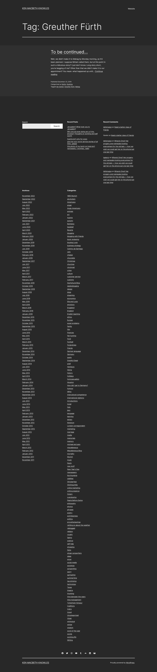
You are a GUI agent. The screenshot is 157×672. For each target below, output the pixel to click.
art (68, 215)
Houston (70, 382)
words (69, 634)
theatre (70, 590)
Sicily (69, 550)
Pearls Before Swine (75, 500)
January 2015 (27, 348)
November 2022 (28, 196)
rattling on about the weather (78, 525)
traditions (71, 606)
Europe (70, 320)
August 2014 (27, 364)
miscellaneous (72, 448)
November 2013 (28, 392)
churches (70, 264)
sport (69, 572)
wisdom (70, 628)
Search (25, 122)
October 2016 (27, 286)
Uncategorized (73, 615)
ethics (69, 317)
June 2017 (26, 267)
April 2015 (26, 339)
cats (69, 252)
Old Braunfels (72, 485)
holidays (70, 376)
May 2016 (26, 302)
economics (71, 298)
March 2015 (26, 342)
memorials (71, 438)
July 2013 (25, 401)
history (70, 373)
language (70, 413)
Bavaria (70, 230)
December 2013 (28, 388)
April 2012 (26, 444)
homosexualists (73, 379)
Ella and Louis (72, 302)
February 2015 (27, 345)
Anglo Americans (73, 208)
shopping (70, 547)
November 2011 (28, 460)
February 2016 (27, 311)
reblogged (71, 528)
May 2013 (26, 407)
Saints (69, 538)
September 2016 (28, 289)
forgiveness (71, 345)
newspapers (72, 472)
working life (71, 637)
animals (70, 211)
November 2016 (28, 283)
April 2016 (26, 305)
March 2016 (26, 308)
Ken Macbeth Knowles (35, 8)
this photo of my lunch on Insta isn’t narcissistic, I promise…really (81, 147)
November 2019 (28, 246)
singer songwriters (74, 553)
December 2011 (28, 457)
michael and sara (73, 444)
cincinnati (71, 267)
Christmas (71, 261)
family (64, 84)
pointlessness (72, 516)
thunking (70, 84)
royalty (70, 535)
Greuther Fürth (70, 87)
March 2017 (26, 277)
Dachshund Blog (73, 283)
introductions (72, 401)
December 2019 (28, 242)
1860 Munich (72, 196)
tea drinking (71, 581)
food (69, 339)
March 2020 (27, 233)
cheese (70, 255)
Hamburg (70, 367)
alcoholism (71, 199)
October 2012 (27, 426)
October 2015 (27, 323)
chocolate (71, 258)
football (70, 342)
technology (71, 584)
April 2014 (26, 376)
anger (69, 205)
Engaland (70, 308)
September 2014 (28, 360)
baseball (70, 227)
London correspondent (76, 426)
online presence (73, 491)
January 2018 (27, 258)
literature (70, 423)
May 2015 (26, 336)
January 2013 (27, 416)
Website (131, 9)
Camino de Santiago (75, 249)
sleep (69, 556)
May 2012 (26, 441)
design (69, 289)
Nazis (69, 463)
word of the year (73, 631)
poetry (69, 513)
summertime (72, 578)
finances (70, 333)
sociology (71, 566)
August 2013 (27, 398)
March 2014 (26, 379)
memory (70, 441)
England (70, 311)
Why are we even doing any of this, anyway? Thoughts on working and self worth (82, 134)
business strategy (74, 246)
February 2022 (27, 215)
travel (69, 612)
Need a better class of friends (122, 135)
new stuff (71, 466)
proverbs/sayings (73, 522)
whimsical (71, 621)
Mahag (77, 87)
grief (69, 364)
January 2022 (27, 218)
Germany (70, 354)
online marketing (73, 488)
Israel (69, 404)
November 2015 (28, 320)
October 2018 (27, 252)
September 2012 (28, 429)
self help (70, 544)
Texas (69, 587)
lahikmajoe (107, 127)
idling (69, 392)
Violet (69, 618)
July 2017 (25, 264)
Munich (70, 457)
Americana (71, 202)
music (69, 460)
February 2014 (27, 382)
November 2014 (28, 354)
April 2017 (26, 274)
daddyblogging (73, 286)
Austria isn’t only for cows (77, 139)
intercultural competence (76, 395)
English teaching (73, 314)
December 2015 (28, 317)
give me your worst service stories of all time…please (82, 143)
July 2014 (26, 367)
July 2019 (25, 249)
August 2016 (27, 292)
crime (69, 270)
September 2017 (28, 261)
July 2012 (25, 435)
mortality (70, 454)
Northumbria (72, 475)
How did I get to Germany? (77, 385)
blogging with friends (75, 236)
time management (74, 600)
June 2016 (26, 298)
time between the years (76, 597)
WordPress (130, 663)
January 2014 (27, 385)
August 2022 (27, 202)
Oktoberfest (72, 482)
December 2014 (28, 351)
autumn (70, 221)
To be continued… (69, 52)
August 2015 (27, 329)
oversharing (71, 497)
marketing (71, 429)
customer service (73, 277)
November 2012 (28, 423)
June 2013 (26, 404)
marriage (70, 432)
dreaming (71, 295)
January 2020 (27, 239)
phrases (70, 510)
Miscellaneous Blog (74, 451)
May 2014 (26, 373)
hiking (69, 370)
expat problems (73, 323)
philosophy (71, 503)
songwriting (71, 569)
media (69, 435)
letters (69, 420)
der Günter (60, 87)
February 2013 (27, 413)
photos (70, 507)
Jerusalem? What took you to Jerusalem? (78, 128)
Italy (69, 407)
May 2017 (26, 270)
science (70, 541)
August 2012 (27, 432)
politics (70, 519)
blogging (70, 233)
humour (70, 388)
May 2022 (26, 208)
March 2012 (26, 448)
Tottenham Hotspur (74, 603)
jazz (68, 410)
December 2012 (28, 420)
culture (70, 274)
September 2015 (28, 326)
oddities (70, 479)
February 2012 (27, 451)
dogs (69, 292)
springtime (71, 575)
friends (70, 348)
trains (69, 609)
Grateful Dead (72, 360)
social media (72, 562)
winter (69, 625)
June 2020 (26, 227)
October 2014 (27, 357)
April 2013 (26, 410)
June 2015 (26, 333)
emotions (70, 305)
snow (69, 559)
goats (69, 357)
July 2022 (26, 205)
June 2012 (26, 438)
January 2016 (27, 314)
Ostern (70, 494)
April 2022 (26, 211)
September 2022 (28, 199)
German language (74, 351)
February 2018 (27, 255)
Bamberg (70, 224)
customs (70, 280)
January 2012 (27, 454)
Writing (70, 640)
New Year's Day (73, 469)
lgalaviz (106, 157)
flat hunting (71, 336)
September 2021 (28, 221)
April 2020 (26, 230)
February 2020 (27, 236)
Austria (70, 218)
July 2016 (25, 295)
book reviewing (73, 239)
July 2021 (25, 224)
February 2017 (27, 280)
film (68, 329)
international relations (75, 398)
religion (70, 531)
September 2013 (28, 395)
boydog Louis (72, 242)
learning (70, 416)
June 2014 (26, 370)
